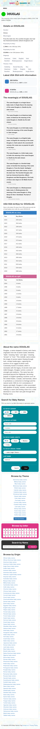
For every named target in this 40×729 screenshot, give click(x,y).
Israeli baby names (9, 638)
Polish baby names (9, 663)
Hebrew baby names (9, 628)
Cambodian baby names (10, 585)
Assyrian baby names (9, 576)
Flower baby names (20, 513)
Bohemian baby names (20, 486)
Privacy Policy (34, 725)
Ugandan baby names (9, 705)
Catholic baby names (20, 490)
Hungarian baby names (10, 632)
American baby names (10, 562)
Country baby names (20, 502)
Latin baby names (8, 647)
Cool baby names (20, 500)
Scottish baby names (9, 682)
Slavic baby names (8, 686)
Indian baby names (9, 634)
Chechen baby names (9, 589)
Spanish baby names (9, 688)
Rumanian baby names (10, 674)
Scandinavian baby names (11, 680)
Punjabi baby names (9, 670)
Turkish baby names (9, 703)
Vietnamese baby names (10, 711)
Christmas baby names (20, 494)
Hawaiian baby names (9, 626)
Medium (25, 441)
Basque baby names (9, 581)
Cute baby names (20, 506)
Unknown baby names (9, 709)
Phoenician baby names (10, 661)
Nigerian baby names (9, 655)
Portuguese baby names (10, 667)
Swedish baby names (9, 692)
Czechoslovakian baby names (12, 599)
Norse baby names (9, 657)
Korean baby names (9, 645)
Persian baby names (9, 659)
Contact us (25, 725)
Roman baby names (9, 672)
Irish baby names (8, 636)
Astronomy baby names (20, 479)
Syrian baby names (9, 696)
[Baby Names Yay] (20, 3)
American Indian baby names (12, 564)
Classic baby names (20, 496)
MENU (4, 8)
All (7, 441)
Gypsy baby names (9, 624)
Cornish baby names (9, 595)
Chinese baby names (9, 591)
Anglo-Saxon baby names (11, 566)
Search (16, 468)
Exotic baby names (20, 511)
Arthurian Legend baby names (12, 574)
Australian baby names (10, 578)
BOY (15, 412)
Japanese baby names (10, 643)
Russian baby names (9, 676)
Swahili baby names (9, 690)
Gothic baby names (20, 515)
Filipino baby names (9, 609)
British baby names (20, 488)
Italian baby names (9, 641)
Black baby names (20, 484)
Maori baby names (8, 649)
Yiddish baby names (9, 715)
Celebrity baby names (20, 492)
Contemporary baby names (11, 593)
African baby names (9, 558)
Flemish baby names (9, 614)
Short (15, 441)
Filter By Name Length (11, 437)
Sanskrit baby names (9, 678)
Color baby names (20, 498)
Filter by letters (9, 420)
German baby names (9, 620)
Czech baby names (9, 597)
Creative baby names (20, 504)
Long (7, 445)
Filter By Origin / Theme (12, 449)
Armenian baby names (10, 572)
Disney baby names (20, 508)
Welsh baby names (9, 713)
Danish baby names (9, 601)
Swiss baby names (8, 694)
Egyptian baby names (9, 605)
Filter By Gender (9, 408)
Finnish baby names (9, 612)
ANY (7, 412)
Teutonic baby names (9, 699)
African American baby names (12, 560)
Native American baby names (12, 653)
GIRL (24, 412)
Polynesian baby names (10, 665)
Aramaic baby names (9, 570)
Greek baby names (9, 622)
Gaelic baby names (9, 618)
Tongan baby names (9, 701)
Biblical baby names (20, 481)
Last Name (7, 456)
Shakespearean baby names (11, 684)
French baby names (9, 616)
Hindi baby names (8, 630)
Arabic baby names (9, 568)
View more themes (20, 518)
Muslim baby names (9, 651)
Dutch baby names (8, 603)
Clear (25, 468)
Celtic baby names (8, 587)
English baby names (9, 607)
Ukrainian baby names (10, 707)
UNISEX (9, 416)
